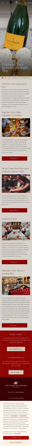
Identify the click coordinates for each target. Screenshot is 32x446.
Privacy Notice (14, 415)
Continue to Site (16, 437)
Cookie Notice (23, 415)
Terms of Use (17, 433)
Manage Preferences (16, 442)
